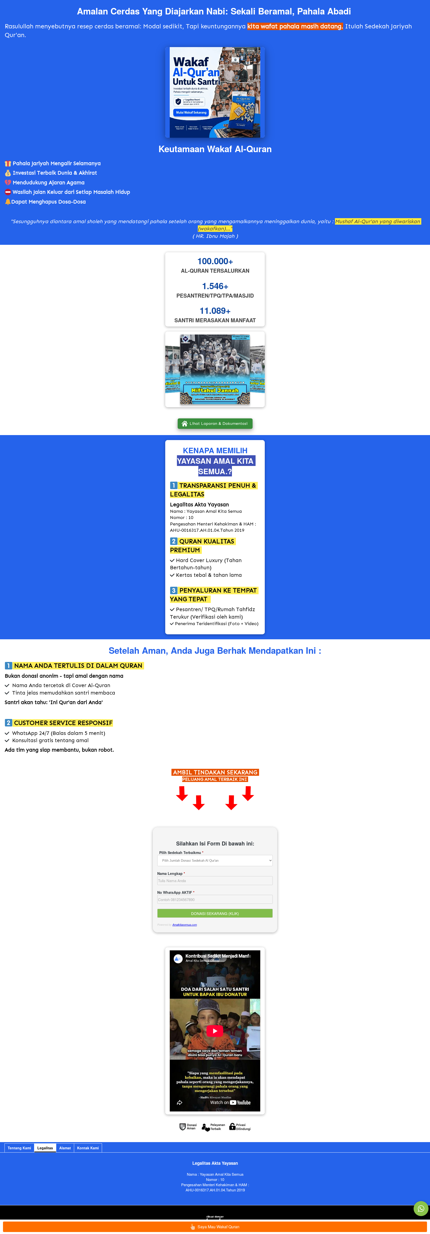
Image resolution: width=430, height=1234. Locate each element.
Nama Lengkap (171, 873)
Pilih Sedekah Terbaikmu (181, 852)
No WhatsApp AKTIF (175, 892)
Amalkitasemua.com (184, 924)
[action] (421, 1208)
